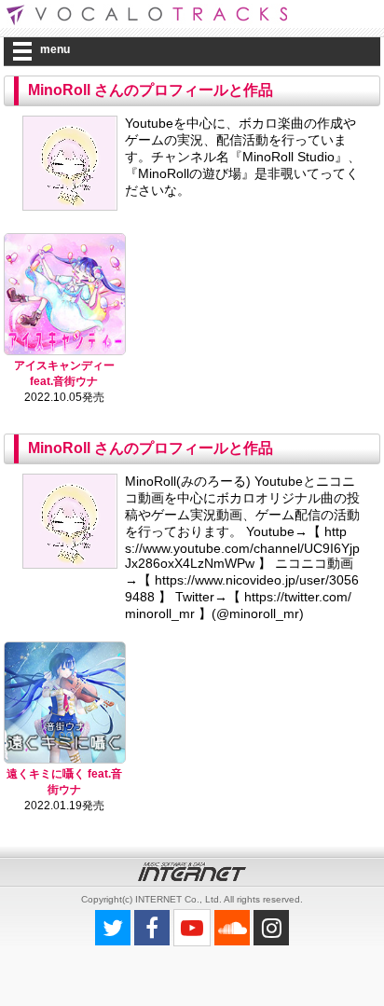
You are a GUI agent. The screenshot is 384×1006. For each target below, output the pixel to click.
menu (55, 49)
